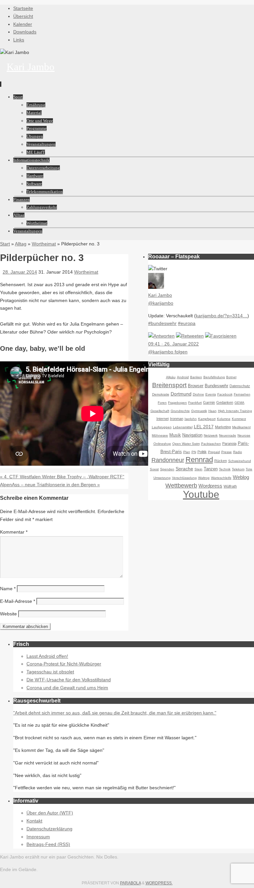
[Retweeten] (190, 336)
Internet (162, 419)
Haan (212, 411)
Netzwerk (211, 435)
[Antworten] (161, 336)
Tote (249, 469)
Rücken (220, 461)
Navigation (192, 435)
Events (210, 394)
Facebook (225, 394)
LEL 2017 (204, 426)
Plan (186, 452)
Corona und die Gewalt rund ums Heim (67, 687)
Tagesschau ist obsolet (50, 671)
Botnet (231, 377)
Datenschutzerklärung (49, 828)
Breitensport (169, 385)
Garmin (209, 402)
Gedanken (224, 402)
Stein (198, 469)
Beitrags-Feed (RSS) (48, 844)
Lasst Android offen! (47, 656)
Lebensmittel (182, 427)
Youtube (201, 494)
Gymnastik (199, 411)
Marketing (223, 427)
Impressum (38, 836)
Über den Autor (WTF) (49, 812)
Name (8, 588)
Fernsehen (242, 394)
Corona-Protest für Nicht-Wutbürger (63, 663)
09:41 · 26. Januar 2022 (173, 343)
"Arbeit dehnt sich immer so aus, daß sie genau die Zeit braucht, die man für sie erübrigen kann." (114, 712)
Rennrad (199, 459)
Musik (175, 435)
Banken (196, 377)
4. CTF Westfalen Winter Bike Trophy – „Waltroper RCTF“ (62, 476)
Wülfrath (230, 486)
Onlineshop (162, 443)
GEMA (239, 402)
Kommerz (239, 419)
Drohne (198, 394)
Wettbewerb (181, 485)
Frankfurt (195, 402)
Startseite (23, 8)
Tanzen (211, 469)
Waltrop (204, 478)
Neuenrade (227, 435)
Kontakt (34, 820)
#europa (186, 323)
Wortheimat (44, 243)
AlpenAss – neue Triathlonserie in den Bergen (50, 484)
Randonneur (167, 460)
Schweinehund (239, 461)
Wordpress (210, 486)
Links (18, 39)
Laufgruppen (162, 427)
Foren (162, 402)
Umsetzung (162, 478)
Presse (226, 452)
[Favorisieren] (220, 336)
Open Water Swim (186, 443)
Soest (154, 469)
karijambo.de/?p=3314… (221, 315)
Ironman (176, 419)
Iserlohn (191, 419)
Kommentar (13, 532)
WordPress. (159, 883)
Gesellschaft (159, 411)
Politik (202, 452)
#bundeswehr (162, 323)
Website (8, 613)
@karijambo (160, 303)
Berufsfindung (214, 377)
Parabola (130, 883)
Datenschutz (240, 386)
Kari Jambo (31, 67)
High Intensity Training (235, 411)
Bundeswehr (216, 386)
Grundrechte (180, 411)
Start (5, 243)
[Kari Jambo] (156, 287)
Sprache (184, 468)
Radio (237, 452)
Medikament (241, 427)
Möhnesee (160, 435)
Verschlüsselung (184, 478)
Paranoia (229, 443)
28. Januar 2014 (20, 272)
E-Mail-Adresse (17, 601)
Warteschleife (221, 478)
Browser (195, 386)
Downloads (24, 31)
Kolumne (224, 419)
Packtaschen (211, 443)
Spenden (167, 469)
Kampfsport (207, 419)
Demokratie (160, 394)
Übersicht (23, 16)
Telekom (238, 469)
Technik (225, 469)
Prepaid (214, 452)
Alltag (20, 243)
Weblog (241, 477)
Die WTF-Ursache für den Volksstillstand (68, 679)
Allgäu (171, 377)
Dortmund (181, 393)
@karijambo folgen (168, 351)
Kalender (22, 24)
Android (183, 377)
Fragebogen (177, 402)
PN (193, 452)
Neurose (243, 435)
